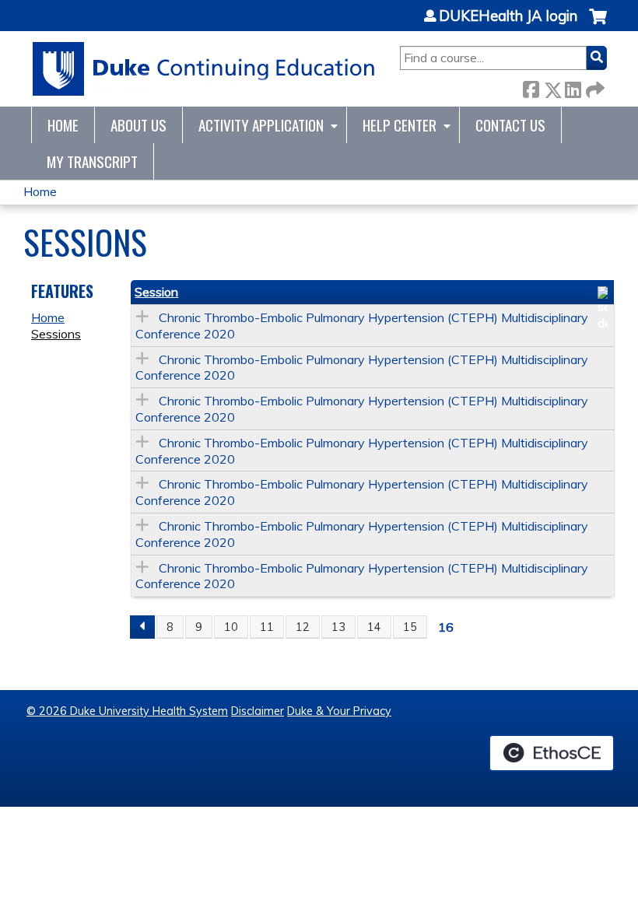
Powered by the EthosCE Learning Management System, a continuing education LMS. (552, 753)
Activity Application (261, 125)
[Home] (204, 69)
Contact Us (510, 125)
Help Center (399, 125)
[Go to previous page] (142, 627)
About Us (138, 125)
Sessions (56, 334)
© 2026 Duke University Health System (127, 711)
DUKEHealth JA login (508, 16)
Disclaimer (257, 711)
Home (63, 125)
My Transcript (92, 161)
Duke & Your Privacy (339, 711)
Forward (593, 87)
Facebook (530, 87)
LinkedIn (572, 87)
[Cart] (598, 24)
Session (156, 292)
